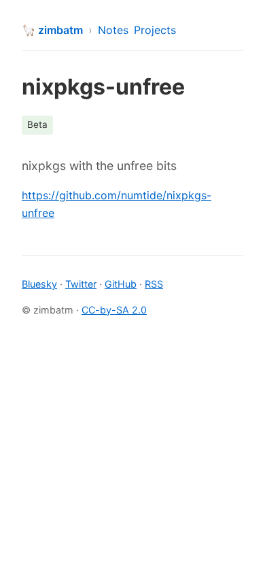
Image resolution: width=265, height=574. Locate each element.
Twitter (80, 284)
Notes (113, 30)
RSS (154, 284)
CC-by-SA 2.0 (114, 310)
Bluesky (39, 284)
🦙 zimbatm (52, 30)
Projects (155, 30)
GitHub (121, 284)
